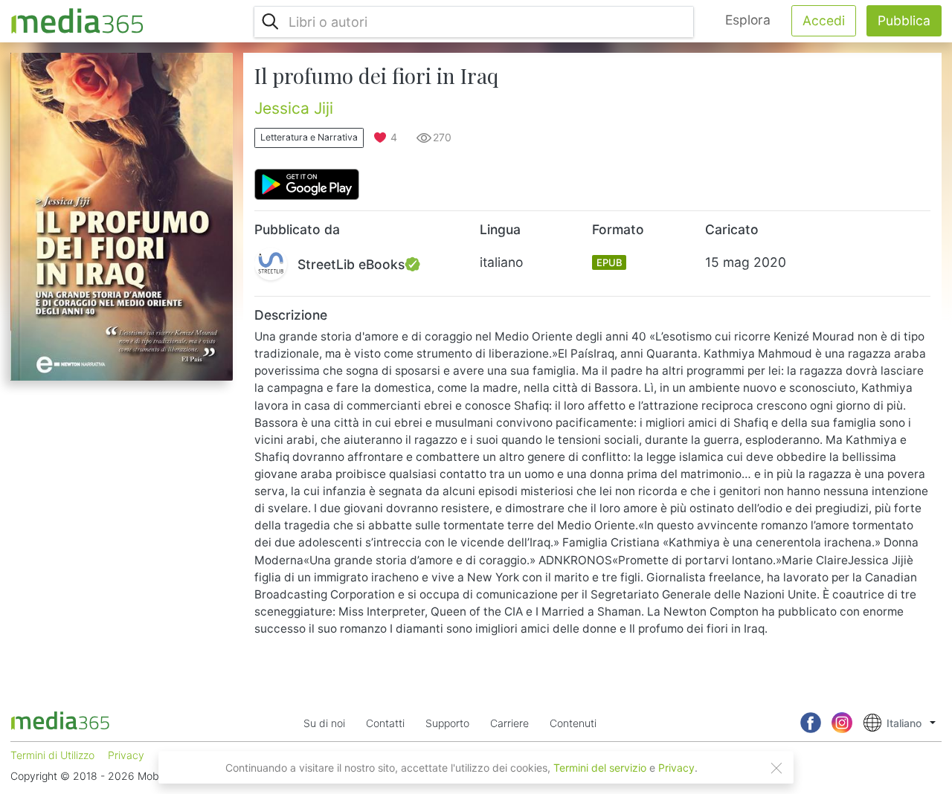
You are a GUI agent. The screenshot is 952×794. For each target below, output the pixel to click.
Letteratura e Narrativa (309, 137)
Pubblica (904, 20)
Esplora (748, 20)
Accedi (824, 20)
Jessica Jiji (293, 108)
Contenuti (573, 723)
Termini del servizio (599, 767)
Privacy (676, 767)
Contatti (385, 723)
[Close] (776, 768)
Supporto (447, 723)
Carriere (509, 723)
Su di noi (324, 723)
